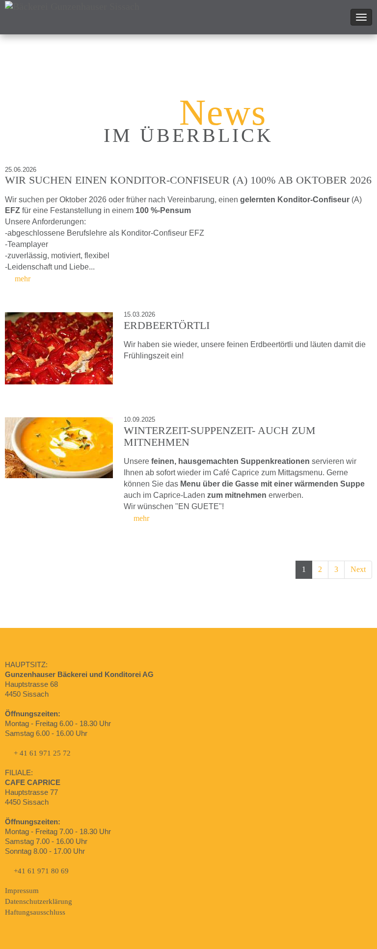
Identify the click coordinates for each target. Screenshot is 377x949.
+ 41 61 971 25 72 (42, 753)
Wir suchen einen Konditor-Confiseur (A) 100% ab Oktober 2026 (188, 180)
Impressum (22, 891)
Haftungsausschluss (35, 912)
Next (358, 569)
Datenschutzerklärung (38, 901)
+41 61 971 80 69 (41, 871)
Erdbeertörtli (167, 325)
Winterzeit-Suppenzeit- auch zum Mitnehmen (220, 436)
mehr (21, 278)
